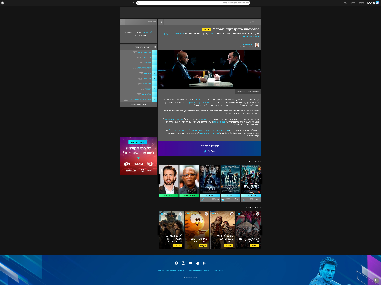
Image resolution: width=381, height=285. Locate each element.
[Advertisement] (190, 12)
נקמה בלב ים (146, 57)
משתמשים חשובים (195, 271)
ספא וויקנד (147, 83)
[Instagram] (183, 263)
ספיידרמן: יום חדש (144, 52)
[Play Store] (205, 263)
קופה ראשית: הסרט (144, 68)
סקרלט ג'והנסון (201, 130)
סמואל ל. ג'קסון (219, 122)
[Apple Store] (198, 263)
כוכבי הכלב (147, 78)
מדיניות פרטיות (171, 271)
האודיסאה (147, 62)
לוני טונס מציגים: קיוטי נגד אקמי (139, 99)
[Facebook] (176, 263)
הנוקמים (211, 33)
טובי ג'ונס (190, 130)
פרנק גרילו (173, 130)
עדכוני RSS (208, 271)
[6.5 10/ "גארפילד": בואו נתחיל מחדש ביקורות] (197, 248)
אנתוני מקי (182, 130)
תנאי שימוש (182, 271)
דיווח (215, 271)
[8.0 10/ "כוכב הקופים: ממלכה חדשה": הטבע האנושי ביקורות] (171, 248)
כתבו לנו (161, 271)
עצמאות (148, 89)
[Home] (373, 3)
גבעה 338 (147, 73)
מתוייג (252, 22)
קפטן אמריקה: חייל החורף (199, 102)
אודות (221, 271)
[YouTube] (190, 263)
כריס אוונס (179, 33)
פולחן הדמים (146, 94)
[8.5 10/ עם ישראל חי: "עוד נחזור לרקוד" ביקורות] (248, 248)
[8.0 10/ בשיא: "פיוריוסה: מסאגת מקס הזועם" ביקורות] (222, 248)
